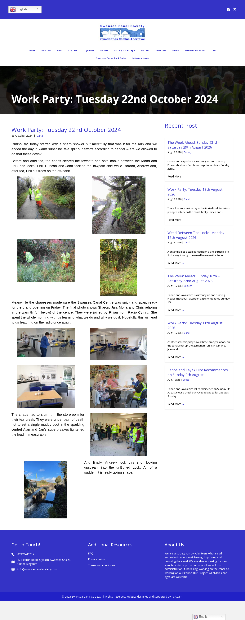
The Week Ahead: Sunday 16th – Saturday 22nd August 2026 (193, 278)
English (21, 9)
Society (188, 152)
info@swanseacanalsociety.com (37, 569)
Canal (40, 135)
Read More (176, 176)
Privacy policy (96, 559)
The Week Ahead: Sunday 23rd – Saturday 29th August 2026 (193, 144)
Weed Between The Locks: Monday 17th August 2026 (195, 235)
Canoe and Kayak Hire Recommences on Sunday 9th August (197, 372)
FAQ (90, 553)
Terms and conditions (101, 565)
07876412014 (25, 554)
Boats (186, 379)
